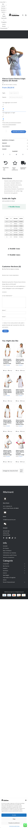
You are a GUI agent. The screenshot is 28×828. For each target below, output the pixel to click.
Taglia (3, 93)
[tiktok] (12, 538)
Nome (4, 310)
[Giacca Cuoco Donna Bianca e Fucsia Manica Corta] (20, 350)
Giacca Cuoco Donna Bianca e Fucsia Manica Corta (20, 361)
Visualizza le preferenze (14, 823)
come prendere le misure (8, 201)
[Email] (23, 154)
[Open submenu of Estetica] (24, 568)
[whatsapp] (15, 538)
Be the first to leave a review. (9, 84)
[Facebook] (3, 154)
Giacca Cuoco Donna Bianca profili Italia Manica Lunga (7, 452)
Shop (16, 32)
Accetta (14, 815)
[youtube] (9, 538)
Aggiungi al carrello (18, 131)
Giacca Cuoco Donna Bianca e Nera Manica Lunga (7, 392)
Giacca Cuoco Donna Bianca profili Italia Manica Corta (20, 392)
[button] (26, 800)
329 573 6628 (6, 535)
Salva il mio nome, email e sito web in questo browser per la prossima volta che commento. (13, 325)
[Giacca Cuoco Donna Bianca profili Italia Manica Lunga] (7, 441)
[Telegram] (16, 154)
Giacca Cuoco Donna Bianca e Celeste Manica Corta (7, 361)
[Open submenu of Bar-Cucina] (24, 566)
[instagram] (6, 538)
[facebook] (3, 538)
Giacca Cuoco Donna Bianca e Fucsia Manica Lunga (20, 452)
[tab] (14, 206)
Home (11, 32)
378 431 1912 (6, 533)
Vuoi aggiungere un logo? (9, 112)
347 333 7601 (6, 531)
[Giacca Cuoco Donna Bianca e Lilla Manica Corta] (7, 411)
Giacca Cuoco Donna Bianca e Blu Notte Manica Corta (20, 422)
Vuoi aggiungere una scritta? (10, 102)
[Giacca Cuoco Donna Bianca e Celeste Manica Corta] (7, 350)
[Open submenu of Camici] (24, 573)
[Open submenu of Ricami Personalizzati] (24, 582)
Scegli (5, 370)
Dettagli (10, 370)
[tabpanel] (14, 228)
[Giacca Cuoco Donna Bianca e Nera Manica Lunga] (7, 381)
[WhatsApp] (10, 154)
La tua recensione (7, 295)
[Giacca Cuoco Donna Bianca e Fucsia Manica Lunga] (20, 441)
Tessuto (4, 97)
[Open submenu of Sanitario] (24, 571)
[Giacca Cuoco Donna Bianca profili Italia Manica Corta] (20, 381)
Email (4, 316)
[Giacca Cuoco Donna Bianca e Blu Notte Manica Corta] (20, 411)
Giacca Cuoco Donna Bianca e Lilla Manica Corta (7, 422)
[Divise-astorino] (14, 14)
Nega (14, 819)
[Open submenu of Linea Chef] (24, 564)
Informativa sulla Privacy (14, 826)
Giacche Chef (14, 471)
